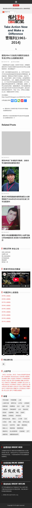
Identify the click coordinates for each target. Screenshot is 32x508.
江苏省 (4, 422)
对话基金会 (22, 388)
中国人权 (8, 380)
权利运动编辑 (15, 61)
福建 (18, 425)
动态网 (13, 378)
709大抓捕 (5, 400)
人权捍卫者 (6, 403)
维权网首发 (20, 428)
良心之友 (25, 382)
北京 (18, 406)
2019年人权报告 (6, 296)
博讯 (9, 378)
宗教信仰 (5, 409)
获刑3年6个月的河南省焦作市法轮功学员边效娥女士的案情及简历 (16, 117)
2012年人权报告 (6, 318)
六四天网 (21, 376)
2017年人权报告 (6, 302)
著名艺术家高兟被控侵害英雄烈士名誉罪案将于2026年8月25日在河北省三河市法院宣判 (16, 199)
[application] (16, 279)
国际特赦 (13, 382)
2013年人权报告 (6, 315)
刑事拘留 (5, 406)
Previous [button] (4, 354)
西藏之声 (16, 388)
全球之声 (16, 386)
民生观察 (4, 378)
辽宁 (28, 431)
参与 (11, 390)
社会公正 (5, 425)
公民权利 (26, 403)
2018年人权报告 (6, 299)
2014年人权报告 (6, 312)
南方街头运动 (14, 376)
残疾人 (14, 419)
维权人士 (5, 428)
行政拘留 (22, 431)
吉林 (23, 406)
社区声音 (12, 425)
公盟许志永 (25, 384)
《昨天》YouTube (6, 374)
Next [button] (27, 354)
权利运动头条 (6, 419)
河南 (10, 422)
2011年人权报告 (6, 321)
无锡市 (22, 412)
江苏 (25, 419)
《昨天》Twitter (16, 374)
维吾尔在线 (9, 388)
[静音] (25, 286)
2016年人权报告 (6, 305)
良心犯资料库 (13, 431)
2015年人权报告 (6, 308)
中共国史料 (7, 376)
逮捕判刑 (5, 434)
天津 (28, 406)
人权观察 (19, 382)
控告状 (4, 412)
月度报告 (11, 415)
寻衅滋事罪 (13, 409)
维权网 (27, 376)
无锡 (17, 412)
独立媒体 (10, 386)
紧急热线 (24, 425)
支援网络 (11, 412)
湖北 (14, 422)
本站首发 (18, 415)
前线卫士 (7, 382)
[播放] (4, 286)
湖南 (19, 422)
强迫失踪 (25, 409)
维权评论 (5, 431)
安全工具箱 (22, 386)
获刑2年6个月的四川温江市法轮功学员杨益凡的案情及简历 (15, 109)
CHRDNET (18, 378)
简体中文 (7, 12)
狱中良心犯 (26, 422)
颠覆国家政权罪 (14, 434)
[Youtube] (3, 364)
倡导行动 (13, 403)
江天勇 (20, 419)
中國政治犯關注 (17, 390)
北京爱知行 (13, 384)
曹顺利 (4, 415)
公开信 (20, 403)
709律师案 (13, 400)
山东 (19, 409)
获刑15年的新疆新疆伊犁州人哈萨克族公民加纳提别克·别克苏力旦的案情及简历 (16, 237)
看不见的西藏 (16, 380)
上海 (20, 400)
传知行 (19, 384)
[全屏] (28, 286)
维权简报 (12, 428)
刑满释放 (12, 406)
